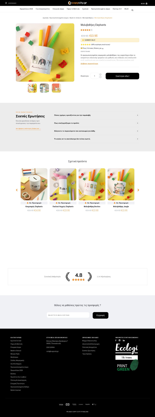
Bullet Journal (16, 390)
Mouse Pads (15, 354)
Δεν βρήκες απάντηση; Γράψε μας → (28, 128)
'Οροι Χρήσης (87, 354)
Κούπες (13, 374)
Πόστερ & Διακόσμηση (18, 380)
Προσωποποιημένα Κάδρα (20, 387)
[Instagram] (119, 341)
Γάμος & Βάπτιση (73, 9)
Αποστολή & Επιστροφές (91, 344)
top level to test (16, 341)
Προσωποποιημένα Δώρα (100, 9)
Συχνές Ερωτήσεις (88, 351)
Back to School (16, 351)
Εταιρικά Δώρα (58, 9)
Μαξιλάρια (14, 357)
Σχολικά (85, 9)
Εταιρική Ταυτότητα (18, 384)
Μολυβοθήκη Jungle (121, 206)
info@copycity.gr (52, 351)
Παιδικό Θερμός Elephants (63, 206)
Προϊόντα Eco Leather (18, 377)
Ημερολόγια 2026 (26, 9)
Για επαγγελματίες (43, 9)
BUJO (127, 9)
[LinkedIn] (124, 341)
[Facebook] (115, 341)
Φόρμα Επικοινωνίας (89, 341)
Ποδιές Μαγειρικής (17, 360)
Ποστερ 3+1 (117, 9)
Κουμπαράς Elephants (34, 206)
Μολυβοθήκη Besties (92, 206)
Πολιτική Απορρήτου (89, 347)
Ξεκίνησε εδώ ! (122, 76)
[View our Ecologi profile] (126, 350)
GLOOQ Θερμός (16, 364)
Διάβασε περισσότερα (89, 63)
